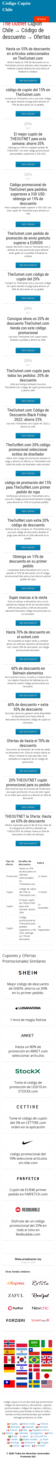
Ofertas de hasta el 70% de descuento (28, 743)
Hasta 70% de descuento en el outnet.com (28, 634)
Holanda (29, 1426)
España (14, 1423)
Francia (13, 1429)
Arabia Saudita (29, 1439)
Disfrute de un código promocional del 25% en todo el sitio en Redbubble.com (28, 1227)
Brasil (14, 1436)
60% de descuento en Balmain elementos (28, 670)
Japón (25, 1436)
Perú (50, 1433)
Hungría (44, 1442)
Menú (42, 19)
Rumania (43, 1426)
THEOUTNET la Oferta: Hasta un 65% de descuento (28, 818)
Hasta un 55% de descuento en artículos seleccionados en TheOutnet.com (28, 54)
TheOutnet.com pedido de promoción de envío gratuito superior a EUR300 (28, 238)
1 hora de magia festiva (28, 1020)
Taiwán (14, 1439)
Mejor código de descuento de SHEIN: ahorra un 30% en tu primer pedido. (28, 988)
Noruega (14, 1442)
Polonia (44, 1423)
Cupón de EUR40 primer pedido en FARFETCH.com (28, 1192)
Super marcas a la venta (28, 597)
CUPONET (40, 1445)
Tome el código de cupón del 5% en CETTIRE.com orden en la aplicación (28, 1122)
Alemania (15, 1426)
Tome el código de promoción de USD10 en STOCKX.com (28, 1086)
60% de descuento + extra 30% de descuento (28, 707)
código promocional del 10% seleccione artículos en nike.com (28, 1158)
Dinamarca (29, 1442)
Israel (45, 1439)
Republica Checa (40, 1429)
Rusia (27, 1445)
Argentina (38, 1433)
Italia (24, 1429)
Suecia (15, 1445)
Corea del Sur (40, 1436)
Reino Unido (28, 1423)
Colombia (23, 1433)
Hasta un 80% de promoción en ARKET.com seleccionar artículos (28, 1051)
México (9, 1433)
